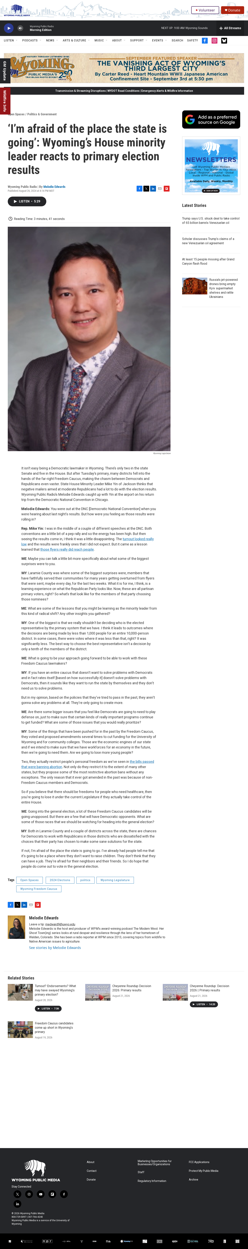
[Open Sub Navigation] (16, 40)
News (50, 40)
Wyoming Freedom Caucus (38, 888)
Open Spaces (16, 114)
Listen (9, 40)
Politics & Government (42, 114)
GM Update (5, 71)
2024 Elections (60, 880)
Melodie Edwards (54, 187)
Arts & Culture (74, 40)
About (117, 40)
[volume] (20, 28)
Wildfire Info (5, 101)
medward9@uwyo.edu (60, 924)
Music (99, 40)
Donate (234, 10)
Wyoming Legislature (115, 880)
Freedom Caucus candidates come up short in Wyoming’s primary (54, 1027)
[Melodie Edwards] (16, 927)
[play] (9, 28)
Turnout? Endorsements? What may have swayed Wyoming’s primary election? (55, 990)
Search (177, 40)
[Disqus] (124, 1095)
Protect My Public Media (203, 1170)
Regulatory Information (152, 1181)
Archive (193, 1179)
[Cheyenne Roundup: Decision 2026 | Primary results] (175, 992)
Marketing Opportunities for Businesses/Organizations (155, 1163)
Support (137, 40)
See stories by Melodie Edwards (55, 947)
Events (157, 40)
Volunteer (207, 10)
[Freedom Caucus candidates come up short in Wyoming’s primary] (20, 1029)
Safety (192, 40)
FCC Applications (199, 1162)
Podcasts (30, 40)
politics (85, 880)
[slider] (26, 28)
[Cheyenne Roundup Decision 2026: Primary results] (97, 992)
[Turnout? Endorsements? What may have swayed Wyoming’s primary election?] (20, 992)
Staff (141, 1172)
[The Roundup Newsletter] (211, 166)
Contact (91, 1170)
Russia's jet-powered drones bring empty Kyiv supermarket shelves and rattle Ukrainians (223, 288)
